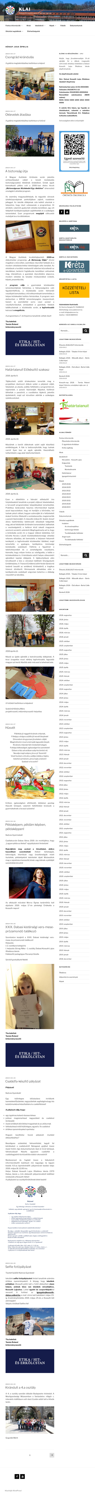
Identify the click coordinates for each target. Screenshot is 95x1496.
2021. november (65, 820)
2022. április (63, 798)
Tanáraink (68, 466)
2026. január (64, 637)
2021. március (64, 854)
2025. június (63, 659)
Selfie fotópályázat (18, 1266)
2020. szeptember (66, 876)
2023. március (64, 750)
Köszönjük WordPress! (13, 1491)
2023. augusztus (65, 733)
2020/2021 (66, 500)
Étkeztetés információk (70, 441)
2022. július (63, 785)
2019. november (65, 915)
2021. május (63, 846)
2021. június (63, 841)
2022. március (64, 802)
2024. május (63, 702)
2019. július (63, 928)
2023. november (65, 720)
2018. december (65, 959)
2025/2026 (66, 484)
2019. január (63, 955)
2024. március (64, 711)
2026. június (63, 620)
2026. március (64, 633)
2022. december (65, 763)
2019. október (64, 920)
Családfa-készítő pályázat (23, 1081)
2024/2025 (66, 487)
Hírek (29, 26)
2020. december (65, 863)
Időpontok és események (68, 977)
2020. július (63, 881)
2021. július (63, 837)
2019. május (63, 937)
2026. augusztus (65, 615)
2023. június (63, 737)
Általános (62, 973)
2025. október (64, 641)
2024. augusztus (65, 689)
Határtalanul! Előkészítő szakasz (27, 369)
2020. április (63, 894)
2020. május (64, 889)
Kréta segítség (67, 448)
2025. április (63, 667)
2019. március (64, 946)
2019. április (63, 942)
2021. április (63, 850)
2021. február (64, 859)
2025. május (63, 663)
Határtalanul (66, 473)
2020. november (65, 868)
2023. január (64, 759)
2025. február (64, 676)
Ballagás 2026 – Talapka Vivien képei (73, 351)
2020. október (64, 872)
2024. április (63, 707)
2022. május (63, 794)
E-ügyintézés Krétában (70, 444)
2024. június (63, 698)
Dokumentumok (76, 26)
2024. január (64, 715)
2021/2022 (66, 491)
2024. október (64, 680)
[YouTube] (67, 212)
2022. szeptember (66, 776)
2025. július (63, 654)
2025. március (64, 672)
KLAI (25, 9)
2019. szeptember (66, 924)
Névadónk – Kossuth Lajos (72, 460)
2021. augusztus (65, 833)
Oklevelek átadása (18, 114)
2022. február (64, 807)
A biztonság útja (16, 171)
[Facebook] (61, 212)
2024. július (63, 694)
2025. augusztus (65, 650)
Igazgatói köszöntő (69, 476)
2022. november (65, 767)
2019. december (65, 911)
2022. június (63, 789)
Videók (63, 26)
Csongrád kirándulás (19, 57)
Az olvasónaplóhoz (72, 526)
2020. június (63, 885)
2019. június (63, 933)
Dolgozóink (66, 463)
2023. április (63, 746)
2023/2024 (66, 494)
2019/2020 (66, 504)
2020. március (64, 898)
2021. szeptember (66, 828)
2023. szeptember (66, 728)
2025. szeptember (66, 646)
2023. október (64, 724)
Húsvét (10, 727)
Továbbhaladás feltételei (74, 533)
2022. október (64, 772)
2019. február (64, 950)
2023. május (63, 741)
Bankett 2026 (64, 376)
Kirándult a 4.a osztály (20, 1387)
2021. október (64, 824)
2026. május (63, 624)
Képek (61, 981)
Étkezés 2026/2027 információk (71, 345)
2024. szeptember (66, 685)
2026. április (63, 628)
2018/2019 (66, 507)
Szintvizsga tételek (72, 530)
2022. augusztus (65, 780)
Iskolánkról (39, 26)
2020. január (64, 907)
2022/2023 (66, 497)
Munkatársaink (70, 469)
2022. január (63, 811)
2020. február (64, 902)
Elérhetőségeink (33, 31)
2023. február (64, 754)
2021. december (65, 815)
